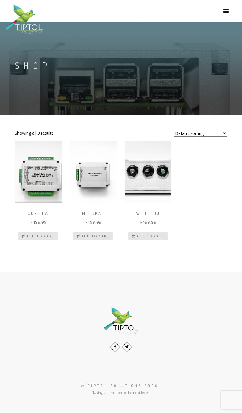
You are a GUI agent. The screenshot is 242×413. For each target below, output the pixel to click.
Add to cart (41, 236)
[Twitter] (127, 346)
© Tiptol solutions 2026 (119, 385)
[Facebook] (115, 346)
